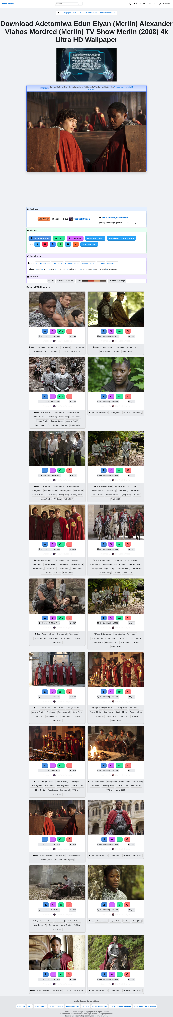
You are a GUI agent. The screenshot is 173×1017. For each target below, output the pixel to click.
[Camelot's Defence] (57, 465)
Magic (39, 269)
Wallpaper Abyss (69, 13)
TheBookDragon (81, 219)
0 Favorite (75, 238)
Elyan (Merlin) (57, 263)
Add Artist (43, 219)
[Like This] (120, 839)
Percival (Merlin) (78, 347)
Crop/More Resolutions (121, 238)
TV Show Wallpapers (88, 13)
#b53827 (91, 281)
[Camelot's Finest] (57, 392)
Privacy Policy (40, 1006)
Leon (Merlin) (64, 417)
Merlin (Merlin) (53, 347)
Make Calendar (95, 238)
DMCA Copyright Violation (120, 1006)
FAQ (30, 1006)
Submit (138, 4)
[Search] (81, 4)
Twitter (45, 269)
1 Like (60, 238)
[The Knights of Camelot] (116, 613)
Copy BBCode (89, 244)
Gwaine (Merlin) (58, 413)
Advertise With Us (99, 1006)
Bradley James (73, 269)
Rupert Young (52, 417)
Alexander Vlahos (72, 263)
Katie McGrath (86, 269)
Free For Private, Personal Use (115, 218)
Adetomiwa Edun (43, 263)
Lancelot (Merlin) (72, 421)
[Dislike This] (128, 331)
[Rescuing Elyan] (116, 326)
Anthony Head (99, 269)
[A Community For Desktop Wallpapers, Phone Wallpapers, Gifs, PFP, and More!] (58, 13)
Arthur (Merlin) (53, 425)
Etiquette (85, 1006)
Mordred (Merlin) (88, 263)
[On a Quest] (116, 969)
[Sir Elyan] (116, 392)
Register (166, 4)
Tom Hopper (65, 347)
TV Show (101, 263)
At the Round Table (107, 13)
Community (150, 4)
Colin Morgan (61, 269)
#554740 (103, 281)
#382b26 (85, 281)
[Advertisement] (86, 189)
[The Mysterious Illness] (57, 613)
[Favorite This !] (111, 331)
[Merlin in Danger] (57, 900)
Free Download (40, 238)
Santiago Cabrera (57, 421)
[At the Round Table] (57, 834)
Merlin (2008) (112, 263)
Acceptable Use (72, 1006)
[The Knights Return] (116, 539)
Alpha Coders (8, 4)
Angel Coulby (109, 568)
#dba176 (97, 281)
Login (159, 4)
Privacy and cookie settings (145, 1006)
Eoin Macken (45, 413)
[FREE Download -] (104, 331)
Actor (52, 269)
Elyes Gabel (111, 269)
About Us (21, 1006)
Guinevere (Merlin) (123, 568)
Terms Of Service (56, 1006)
